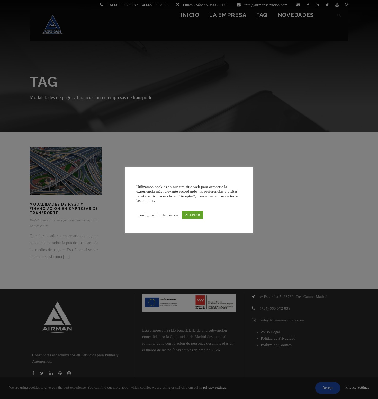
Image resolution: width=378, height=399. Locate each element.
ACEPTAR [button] (192, 215)
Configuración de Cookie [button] (158, 215)
